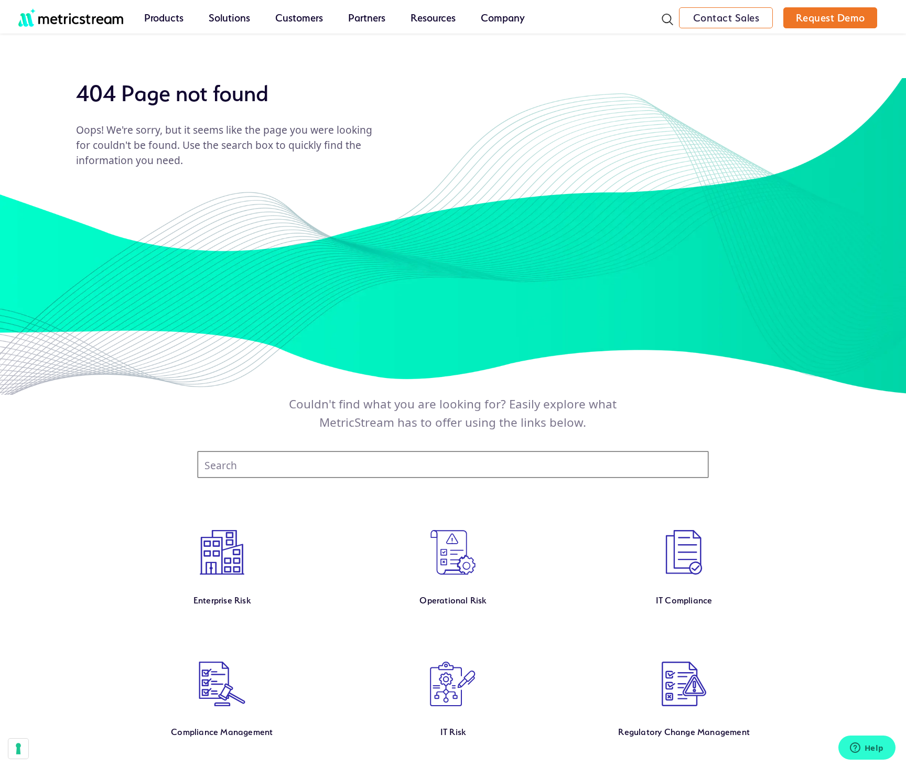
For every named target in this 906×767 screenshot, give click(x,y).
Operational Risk (452, 600)
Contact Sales (726, 18)
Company (503, 18)
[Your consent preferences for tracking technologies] (18, 749)
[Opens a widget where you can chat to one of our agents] (867, 749)
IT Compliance (684, 600)
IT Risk (453, 732)
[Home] (70, 12)
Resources (433, 18)
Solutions (229, 18)
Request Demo (830, 18)
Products (164, 18)
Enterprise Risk (222, 600)
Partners (366, 18)
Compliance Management (222, 732)
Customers (299, 18)
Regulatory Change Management (684, 732)
